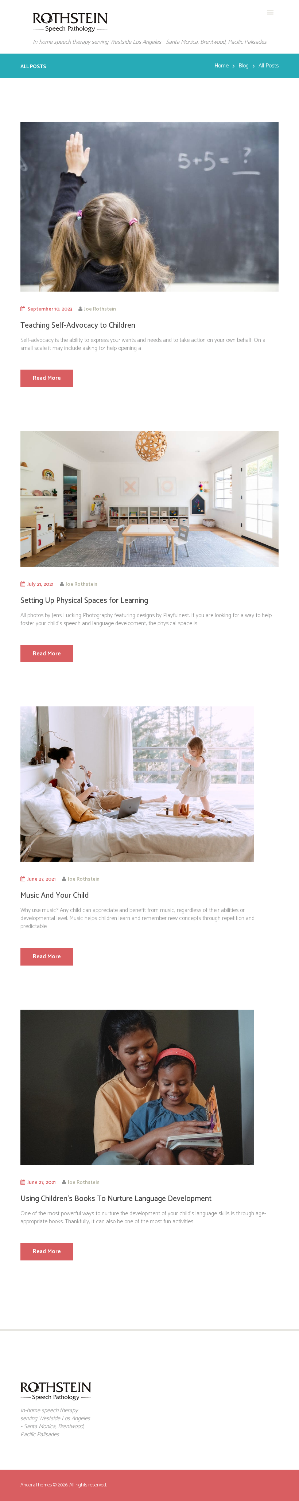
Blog (243, 66)
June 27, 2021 (41, 879)
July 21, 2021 (40, 584)
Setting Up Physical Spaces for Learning (84, 600)
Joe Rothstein (100, 309)
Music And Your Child (54, 895)
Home (221, 66)
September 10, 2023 (49, 309)
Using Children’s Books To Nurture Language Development (115, 1199)
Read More (47, 378)
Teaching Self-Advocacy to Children (77, 325)
